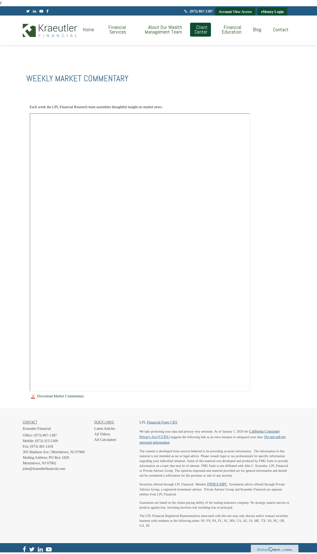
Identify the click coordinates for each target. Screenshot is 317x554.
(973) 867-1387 (201, 11)
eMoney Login (272, 12)
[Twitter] (28, 11)
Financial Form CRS (162, 422)
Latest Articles (104, 429)
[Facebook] (47, 11)
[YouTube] (41, 11)
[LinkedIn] (34, 11)
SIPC (223, 484)
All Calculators (105, 440)
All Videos (102, 434)
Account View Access (235, 12)
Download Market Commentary (60, 396)
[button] (115, 30)
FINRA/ (213, 484)
